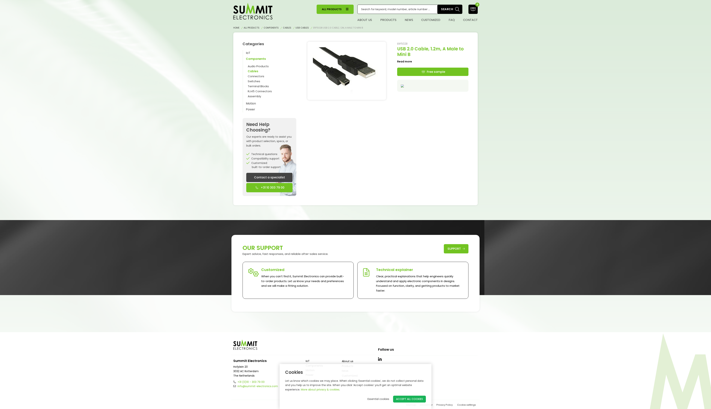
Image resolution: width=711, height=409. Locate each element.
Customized (430, 20)
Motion (251, 103)
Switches (254, 81)
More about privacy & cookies (320, 389)
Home (236, 27)
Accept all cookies (409, 399)
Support (455, 249)
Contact (470, 20)
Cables (287, 27)
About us (364, 20)
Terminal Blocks (258, 86)
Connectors (256, 76)
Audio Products (258, 66)
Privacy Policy (444, 404)
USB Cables (302, 27)
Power (250, 109)
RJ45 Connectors (260, 91)
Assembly (254, 96)
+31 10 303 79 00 (272, 187)
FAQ (452, 20)
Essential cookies (378, 399)
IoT (248, 53)
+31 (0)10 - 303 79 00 (251, 382)
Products (388, 20)
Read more (404, 61)
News (409, 20)
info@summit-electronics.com (257, 386)
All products (332, 9)
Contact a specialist (269, 177)
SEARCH (447, 9)
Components (271, 27)
